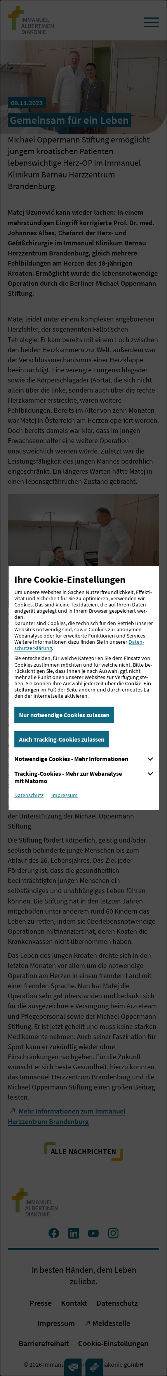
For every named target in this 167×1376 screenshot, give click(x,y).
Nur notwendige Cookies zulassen (64, 715)
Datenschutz (28, 795)
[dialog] (83, 688)
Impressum (64, 795)
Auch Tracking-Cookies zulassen (61, 739)
